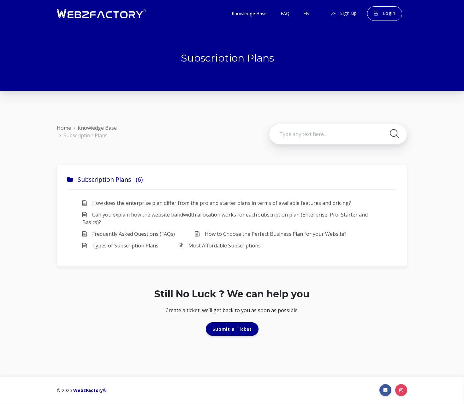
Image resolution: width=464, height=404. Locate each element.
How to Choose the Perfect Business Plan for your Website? (275, 233)
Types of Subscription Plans (124, 245)
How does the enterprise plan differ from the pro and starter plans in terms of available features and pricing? (221, 202)
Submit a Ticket (232, 329)
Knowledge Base (97, 127)
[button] (305, 13)
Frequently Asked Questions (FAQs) (133, 233)
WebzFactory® (90, 390)
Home (64, 127)
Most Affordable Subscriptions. (224, 245)
